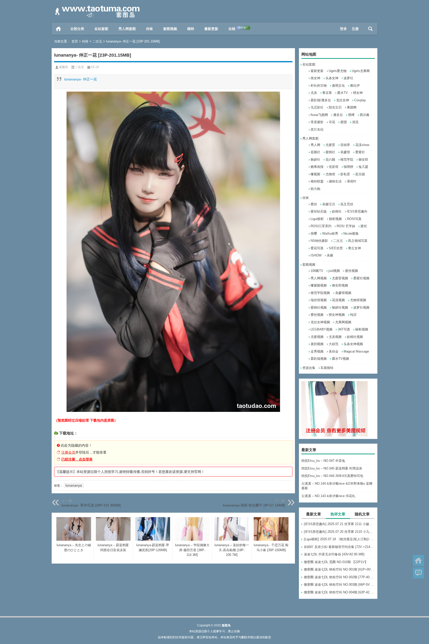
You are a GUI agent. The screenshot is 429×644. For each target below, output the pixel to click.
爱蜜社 (360, 152)
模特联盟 (317, 181)
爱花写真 (317, 248)
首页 (58, 29)
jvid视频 (334, 271)
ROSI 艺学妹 (346, 226)
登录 (343, 29)
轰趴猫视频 (319, 358)
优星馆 (333, 167)
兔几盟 (363, 167)
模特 (190, 29)
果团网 (352, 107)
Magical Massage (356, 351)
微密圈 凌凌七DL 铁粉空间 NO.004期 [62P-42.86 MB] (339, 592)
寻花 (332, 122)
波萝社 (348, 78)
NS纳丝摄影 (319, 241)
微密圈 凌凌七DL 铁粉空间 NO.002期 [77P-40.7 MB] (339, 577)
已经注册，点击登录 (77, 459)
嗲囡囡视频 (319, 285)
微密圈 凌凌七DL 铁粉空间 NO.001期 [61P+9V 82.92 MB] (339, 569)
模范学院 (346, 159)
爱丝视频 (317, 315)
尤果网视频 (343, 322)
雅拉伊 (355, 85)
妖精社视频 (355, 337)
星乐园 (360, 174)
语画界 (345, 145)
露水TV (342, 93)
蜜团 (343, 122)
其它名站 (317, 129)
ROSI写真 (354, 219)
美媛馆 (345, 152)
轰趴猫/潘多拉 (321, 100)
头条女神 (331, 78)
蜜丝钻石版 (319, 211)
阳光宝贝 (335, 107)
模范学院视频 (320, 293)
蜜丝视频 (351, 271)
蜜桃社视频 (319, 307)
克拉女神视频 (320, 322)
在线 (238, 28)
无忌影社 (317, 107)
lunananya (74, 485)
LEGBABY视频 (321, 329)
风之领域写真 (357, 241)
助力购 (315, 189)
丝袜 (149, 29)
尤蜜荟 (330, 145)
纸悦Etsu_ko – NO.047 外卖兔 (323, 461)
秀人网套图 (127, 29)
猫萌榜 (348, 167)
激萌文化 (338, 85)
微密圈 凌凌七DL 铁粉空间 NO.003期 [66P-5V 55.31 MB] (339, 584)
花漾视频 (338, 300)
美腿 (330, 255)
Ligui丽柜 (317, 219)
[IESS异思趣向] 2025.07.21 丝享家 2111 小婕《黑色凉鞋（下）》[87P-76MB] (339, 524)
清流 (355, 122)
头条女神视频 (353, 344)
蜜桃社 (330, 152)
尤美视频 (335, 337)
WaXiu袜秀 (330, 233)
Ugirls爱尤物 (338, 71)
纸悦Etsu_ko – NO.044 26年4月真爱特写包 (332, 476)
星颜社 (315, 152)
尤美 (314, 93)
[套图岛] (96, 6)
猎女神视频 (337, 315)
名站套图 (101, 29)
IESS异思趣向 (357, 211)
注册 (355, 29)
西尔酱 (364, 115)
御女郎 (363, 159)
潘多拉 (338, 115)
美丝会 (333, 351)
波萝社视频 (361, 307)
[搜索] (370, 29)
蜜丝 (363, 226)
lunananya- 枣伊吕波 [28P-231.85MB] (91, 505)
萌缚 (351, 115)
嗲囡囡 (315, 174)
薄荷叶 (352, 181)
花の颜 (330, 159)
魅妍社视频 (340, 307)
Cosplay (360, 100)
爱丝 (314, 204)
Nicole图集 (351, 233)
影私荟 (345, 174)
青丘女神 (354, 248)
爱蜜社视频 (361, 278)
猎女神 (358, 93)
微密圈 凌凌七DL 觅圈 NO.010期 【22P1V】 (336, 562)
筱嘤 (314, 233)
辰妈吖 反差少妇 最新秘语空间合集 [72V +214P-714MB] (339, 547)
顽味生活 (335, 181)
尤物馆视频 (358, 300)
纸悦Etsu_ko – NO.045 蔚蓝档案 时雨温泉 (331, 468)
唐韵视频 (317, 344)
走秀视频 (317, 351)
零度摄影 (317, 122)
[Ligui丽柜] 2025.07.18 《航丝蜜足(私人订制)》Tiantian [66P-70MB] (339, 539)
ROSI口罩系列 (321, 226)
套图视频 (170, 29)
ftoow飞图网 (319, 115)
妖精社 (337, 211)
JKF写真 (344, 329)
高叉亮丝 (346, 204)
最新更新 (211, 29)
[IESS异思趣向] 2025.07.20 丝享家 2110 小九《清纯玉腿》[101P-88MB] (339, 532)
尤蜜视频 (317, 337)
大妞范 (333, 344)
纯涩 (353, 315)
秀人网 (315, 145)
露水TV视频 (340, 358)
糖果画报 (317, 167)
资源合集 (308, 368)
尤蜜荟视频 (340, 278)
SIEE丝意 (336, 248)
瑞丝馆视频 (319, 300)
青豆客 (327, 93)
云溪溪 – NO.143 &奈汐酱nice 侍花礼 (328, 496)
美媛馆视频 (343, 293)
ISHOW (316, 255)
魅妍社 (315, 159)
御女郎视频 (340, 285)
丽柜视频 (335, 219)
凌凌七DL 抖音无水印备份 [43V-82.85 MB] (334, 554)
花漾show (362, 145)
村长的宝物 (319, 85)
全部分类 (77, 29)
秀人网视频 (319, 278)
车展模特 (327, 368)
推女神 (315, 78)
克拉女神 (342, 100)
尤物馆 (330, 174)
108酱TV (317, 271)
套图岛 (63, 67)
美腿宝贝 (328, 204)
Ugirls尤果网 (361, 71)
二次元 (97, 41)
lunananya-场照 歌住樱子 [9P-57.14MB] (254, 505)
